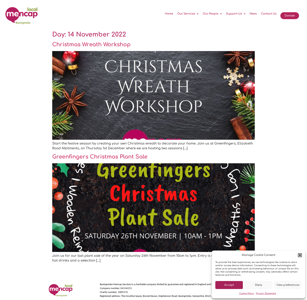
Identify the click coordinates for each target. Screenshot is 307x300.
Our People (210, 13)
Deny (258, 285)
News (253, 13)
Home (169, 13)
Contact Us (268, 13)
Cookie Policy (246, 293)
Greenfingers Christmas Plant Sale (99, 157)
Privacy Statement (266, 293)
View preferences (287, 285)
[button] (300, 255)
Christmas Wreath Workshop (91, 45)
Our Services (186, 13)
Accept (229, 285)
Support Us (234, 13)
